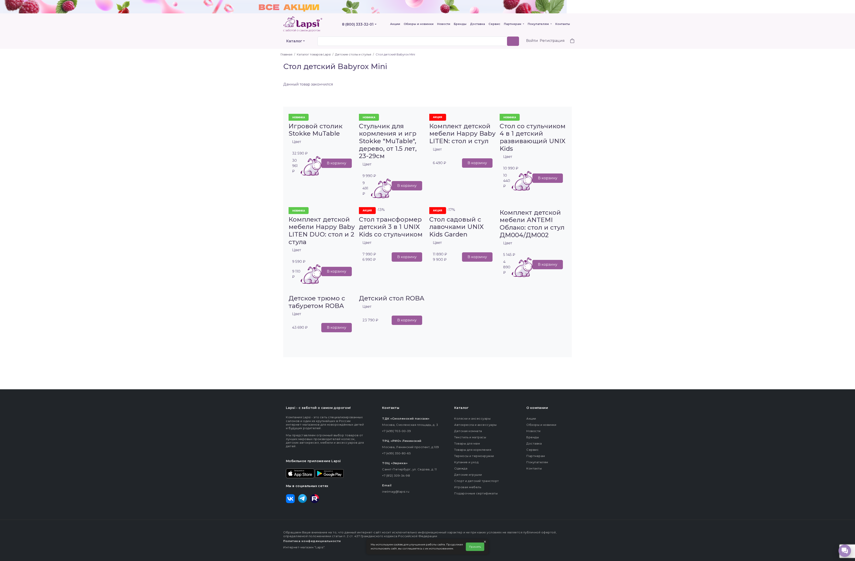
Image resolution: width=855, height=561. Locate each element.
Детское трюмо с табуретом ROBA (317, 302)
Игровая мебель (467, 487)
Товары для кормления (472, 449)
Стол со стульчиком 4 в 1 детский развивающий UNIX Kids (533, 137)
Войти (532, 41)
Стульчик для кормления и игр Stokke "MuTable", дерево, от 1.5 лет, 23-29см (388, 141)
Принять (475, 546)
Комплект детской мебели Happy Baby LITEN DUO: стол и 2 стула (322, 231)
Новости (443, 24)
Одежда (460, 468)
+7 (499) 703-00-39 (396, 431)
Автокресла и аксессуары (475, 424)
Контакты (562, 24)
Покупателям (539, 24)
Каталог (294, 41)
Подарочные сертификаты (476, 493)
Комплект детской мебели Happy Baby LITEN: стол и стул (462, 133)
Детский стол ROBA (391, 298)
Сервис (494, 24)
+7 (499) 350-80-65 (396, 453)
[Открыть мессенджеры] (845, 551)
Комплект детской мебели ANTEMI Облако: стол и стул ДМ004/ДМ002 (532, 224)
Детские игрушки (468, 474)
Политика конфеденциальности (312, 541)
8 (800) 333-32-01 (358, 24)
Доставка (477, 24)
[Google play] (329, 473)
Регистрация (552, 41)
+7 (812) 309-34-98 (396, 475)
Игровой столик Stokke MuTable (315, 129)
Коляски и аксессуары (472, 418)
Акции (395, 24)
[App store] (300, 473)
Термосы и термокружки (474, 456)
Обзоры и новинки (419, 24)
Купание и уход (466, 462)
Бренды (460, 24)
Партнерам (513, 24)
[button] (569, 41)
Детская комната (468, 431)
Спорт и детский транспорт (476, 481)
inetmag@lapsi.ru (395, 491)
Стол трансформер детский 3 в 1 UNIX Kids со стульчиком (391, 227)
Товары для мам (467, 443)
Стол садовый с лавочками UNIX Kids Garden (456, 227)
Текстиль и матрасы (470, 437)
